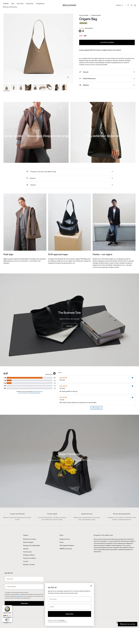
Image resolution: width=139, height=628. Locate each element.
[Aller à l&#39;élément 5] (35, 87)
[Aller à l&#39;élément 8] (57, 87)
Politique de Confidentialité (31, 545)
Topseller (6, 3)
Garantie (25, 549)
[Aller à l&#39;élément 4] (28, 87)
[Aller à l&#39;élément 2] (14, 87)
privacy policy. (62, 620)
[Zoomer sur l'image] (68, 77)
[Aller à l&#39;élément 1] (6, 87)
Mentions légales (28, 542)
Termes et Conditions (29, 558)
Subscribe (24, 603)
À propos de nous (65, 539)
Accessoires (29, 3)
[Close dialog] (91, 586)
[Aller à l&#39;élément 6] (42, 87)
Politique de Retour (29, 555)
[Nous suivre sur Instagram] (117, 622)
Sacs (12, 3)
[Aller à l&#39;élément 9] (64, 87)
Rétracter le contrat (29, 564)
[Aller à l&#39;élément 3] (21, 87)
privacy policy (20, 596)
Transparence (40, 3)
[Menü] (11, 606)
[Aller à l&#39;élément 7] (49, 87)
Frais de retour (27, 552)
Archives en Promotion (10, 7)
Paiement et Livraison (29, 539)
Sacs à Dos (20, 3)
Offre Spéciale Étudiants (67, 545)
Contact (25, 561)
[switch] (7, 619)
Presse (62, 542)
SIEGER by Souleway (66, 549)
